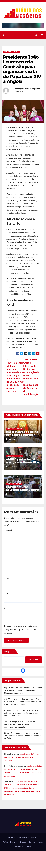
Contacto (28, 846)
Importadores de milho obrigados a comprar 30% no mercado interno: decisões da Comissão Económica (23, 690)
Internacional (18, 846)
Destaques (7, 51)
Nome (7, 579)
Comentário (9, 530)
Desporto (32, 842)
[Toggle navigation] (41, 35)
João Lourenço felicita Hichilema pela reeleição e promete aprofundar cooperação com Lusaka (20, 724)
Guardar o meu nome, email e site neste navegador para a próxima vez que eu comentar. (20, 629)
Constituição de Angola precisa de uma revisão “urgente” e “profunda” (21, 757)
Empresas (23, 842)
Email (7, 593)
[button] (36, 35)
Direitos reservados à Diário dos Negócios (22, 837)
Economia (19, 428)
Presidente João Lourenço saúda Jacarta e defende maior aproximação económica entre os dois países (22, 713)
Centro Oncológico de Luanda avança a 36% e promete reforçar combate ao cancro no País (22, 735)
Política (19, 483)
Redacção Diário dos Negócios (27, 89)
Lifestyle (16, 51)
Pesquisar (9, 651)
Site (5, 608)
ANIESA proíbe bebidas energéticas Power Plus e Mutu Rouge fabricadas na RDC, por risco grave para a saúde (22, 701)
